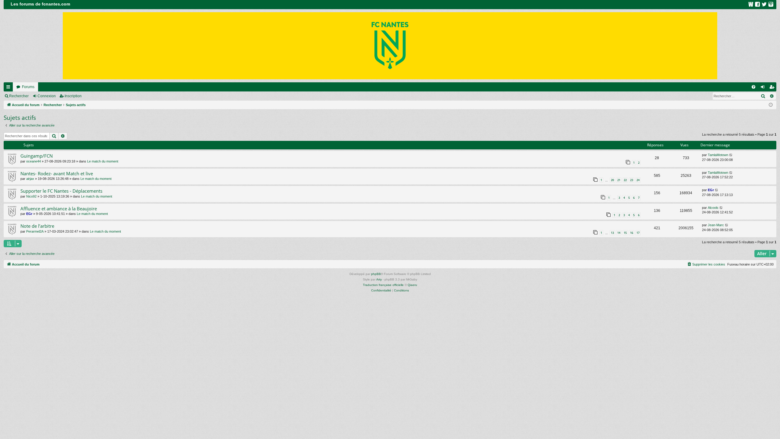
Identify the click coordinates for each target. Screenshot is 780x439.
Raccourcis (9, 88)
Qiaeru (412, 285)
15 (625, 233)
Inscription (73, 96)
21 (618, 180)
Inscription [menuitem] (773, 88)
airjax (30, 178)
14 (618, 233)
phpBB (376, 274)
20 (612, 180)
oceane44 (33, 161)
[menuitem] (753, 86)
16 (631, 233)
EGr (711, 190)
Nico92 (31, 196)
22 (625, 180)
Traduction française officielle (383, 285)
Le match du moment (102, 161)
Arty (379, 279)
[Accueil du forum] (390, 45)
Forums (28, 87)
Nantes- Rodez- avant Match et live (56, 173)
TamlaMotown (718, 155)
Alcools (713, 207)
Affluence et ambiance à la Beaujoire (58, 208)
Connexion (46, 96)
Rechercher (19, 96)
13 (612, 233)
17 (638, 233)
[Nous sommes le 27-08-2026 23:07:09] (771, 105)
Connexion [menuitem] (763, 88)
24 (638, 180)
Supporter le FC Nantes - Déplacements (61, 191)
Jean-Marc (716, 225)
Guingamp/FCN (36, 156)
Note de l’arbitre (37, 226)
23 (631, 180)
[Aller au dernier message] (731, 155)
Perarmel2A (35, 231)
